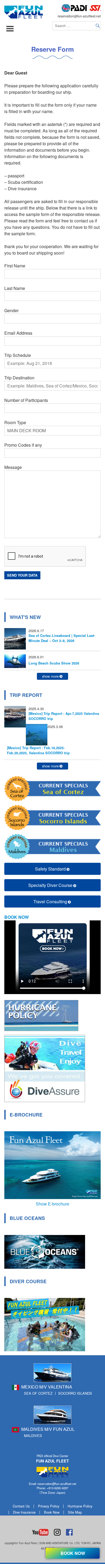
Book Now (52, 1512)
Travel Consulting (50, 901)
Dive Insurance (24, 1512)
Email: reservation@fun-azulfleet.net (52, 1483)
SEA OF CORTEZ (38, 1393)
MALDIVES (33, 1435)
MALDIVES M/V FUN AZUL (48, 1429)
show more (50, 676)
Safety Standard (50, 869)
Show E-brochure (52, 1204)
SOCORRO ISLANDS (75, 1393)
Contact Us (21, 1506)
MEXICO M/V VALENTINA (46, 1387)
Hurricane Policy (80, 1506)
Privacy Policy (48, 1506)
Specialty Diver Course (50, 885)
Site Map (75, 1512)
